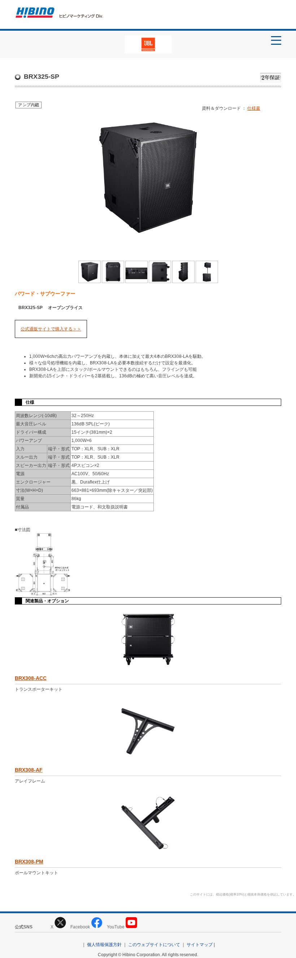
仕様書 (253, 108)
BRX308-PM (29, 861)
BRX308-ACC (31, 678)
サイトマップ (200, 944)
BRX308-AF (29, 770)
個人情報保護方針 (104, 944)
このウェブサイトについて (154, 944)
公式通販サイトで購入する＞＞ (51, 328)
